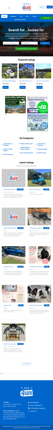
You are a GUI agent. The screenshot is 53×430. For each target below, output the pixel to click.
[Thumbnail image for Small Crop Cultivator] (13, 332)
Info (21, 16)
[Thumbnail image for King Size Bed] (43, 70)
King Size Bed (40, 81)
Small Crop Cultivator (10, 344)
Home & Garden (42, 149)
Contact (34, 16)
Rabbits (32, 269)
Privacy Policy (37, 427)
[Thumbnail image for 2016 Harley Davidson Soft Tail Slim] (13, 178)
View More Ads (26, 363)
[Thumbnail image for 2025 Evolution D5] (39, 178)
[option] (9, 77)
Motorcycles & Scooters (9, 192)
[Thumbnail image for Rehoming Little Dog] (39, 294)
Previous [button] (3, 77)
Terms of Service (23, 427)
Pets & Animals (8, 154)
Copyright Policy (16, 427)
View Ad (6, 87)
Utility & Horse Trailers (35, 230)
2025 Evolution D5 (34, 189)
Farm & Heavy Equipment (9, 346)
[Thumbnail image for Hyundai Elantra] (13, 255)
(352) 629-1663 (11, 406)
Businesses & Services (42, 144)
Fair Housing (31, 427)
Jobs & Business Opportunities (25, 148)
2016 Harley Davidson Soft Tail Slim (14, 189)
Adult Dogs (33, 308)
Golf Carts (33, 192)
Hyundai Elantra (8, 266)
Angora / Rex (7, 305)
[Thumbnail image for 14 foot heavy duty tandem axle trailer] (39, 216)
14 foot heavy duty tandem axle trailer (40, 228)
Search (45, 43)
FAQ (27, 16)
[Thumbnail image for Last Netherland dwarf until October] (39, 255)
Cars (6, 230)
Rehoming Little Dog (35, 305)
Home (4, 16)
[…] (18, 235)
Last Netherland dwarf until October (40, 266)
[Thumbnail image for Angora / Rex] (13, 294)
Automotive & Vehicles (8, 144)
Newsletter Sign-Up (20, 19)
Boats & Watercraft (27, 143)
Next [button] (49, 77)
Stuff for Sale (42, 153)
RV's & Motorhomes (27, 153)
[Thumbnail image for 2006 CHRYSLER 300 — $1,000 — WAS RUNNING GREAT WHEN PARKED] (13, 216)
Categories (13, 16)
